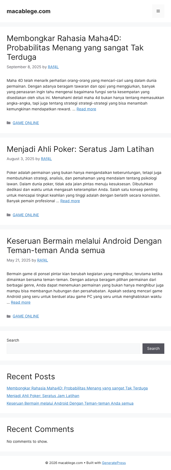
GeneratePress (114, 463)
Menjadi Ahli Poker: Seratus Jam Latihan (80, 149)
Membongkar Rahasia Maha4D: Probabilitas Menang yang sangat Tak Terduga (75, 47)
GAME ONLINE (26, 123)
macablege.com (29, 11)
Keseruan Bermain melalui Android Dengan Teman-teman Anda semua (84, 245)
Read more (86, 109)
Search (13, 340)
